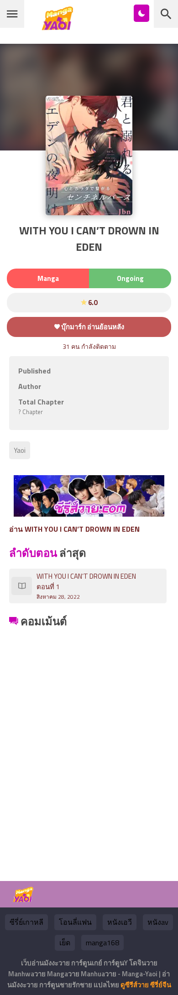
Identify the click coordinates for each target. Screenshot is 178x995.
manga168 (102, 942)
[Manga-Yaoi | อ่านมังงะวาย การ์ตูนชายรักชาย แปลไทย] (60, 26)
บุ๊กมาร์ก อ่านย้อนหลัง (92, 326)
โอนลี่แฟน (75, 922)
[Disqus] (89, 744)
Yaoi (20, 450)
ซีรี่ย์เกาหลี (26, 922)
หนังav (157, 922)
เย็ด (64, 942)
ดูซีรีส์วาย (134, 984)
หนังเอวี (119, 922)
